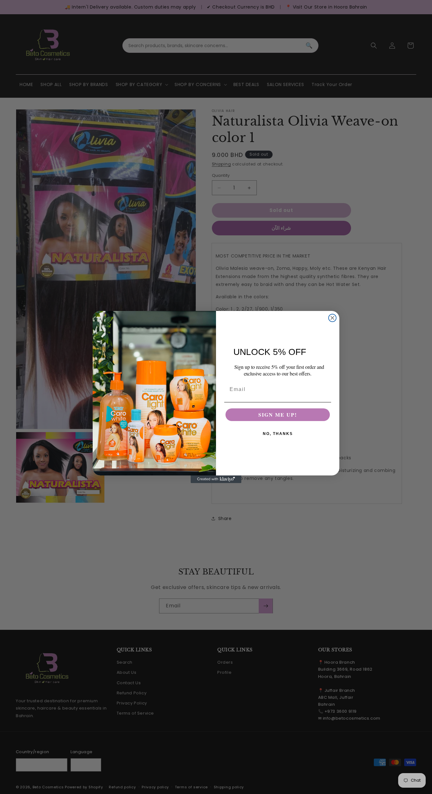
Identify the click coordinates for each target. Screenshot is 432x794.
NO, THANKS (278, 433)
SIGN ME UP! (277, 414)
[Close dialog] (332, 318)
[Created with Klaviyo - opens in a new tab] (216, 479)
